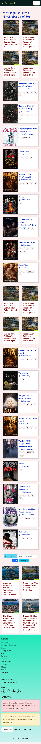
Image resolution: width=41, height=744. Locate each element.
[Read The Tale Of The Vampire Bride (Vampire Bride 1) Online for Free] (10, 448)
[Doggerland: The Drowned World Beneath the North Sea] (30, 573)
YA (28, 495)
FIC (21, 498)
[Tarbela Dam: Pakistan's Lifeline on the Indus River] (30, 58)
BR (24, 228)
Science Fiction (6, 661)
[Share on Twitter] (8, 691)
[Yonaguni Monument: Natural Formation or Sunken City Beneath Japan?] (10, 573)
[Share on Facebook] (3, 691)
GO (14, 561)
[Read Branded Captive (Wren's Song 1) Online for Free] (10, 181)
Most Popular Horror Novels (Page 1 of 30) (16, 14)
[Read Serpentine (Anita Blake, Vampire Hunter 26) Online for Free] (10, 136)
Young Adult (6, 650)
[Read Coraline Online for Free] (10, 204)
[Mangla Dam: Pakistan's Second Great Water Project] (11, 58)
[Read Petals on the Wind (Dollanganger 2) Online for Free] (10, 494)
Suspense (4, 672)
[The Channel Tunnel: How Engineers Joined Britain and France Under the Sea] (10, 606)
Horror (3, 667)
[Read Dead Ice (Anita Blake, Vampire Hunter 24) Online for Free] (10, 516)
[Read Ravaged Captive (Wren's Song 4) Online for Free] (10, 403)
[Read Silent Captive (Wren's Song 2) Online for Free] (10, 357)
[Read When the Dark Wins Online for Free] (10, 249)
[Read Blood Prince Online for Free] (10, 272)
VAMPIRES (26, 138)
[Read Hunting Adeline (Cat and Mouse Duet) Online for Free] (10, 113)
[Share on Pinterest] (14, 691)
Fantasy (4, 656)
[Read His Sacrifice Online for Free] (10, 539)
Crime (3, 653)
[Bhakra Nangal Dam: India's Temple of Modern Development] (30, 27)
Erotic (3, 648)
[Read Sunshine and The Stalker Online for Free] (10, 227)
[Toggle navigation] (36, 3)
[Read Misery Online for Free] (10, 471)
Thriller (4, 664)
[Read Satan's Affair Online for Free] (10, 159)
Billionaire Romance (8, 645)
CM (32, 248)
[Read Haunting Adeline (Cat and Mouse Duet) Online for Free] (10, 90)
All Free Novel (8, 3)
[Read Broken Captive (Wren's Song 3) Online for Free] (10, 425)
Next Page (23, 561)
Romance (4, 642)
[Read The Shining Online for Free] (10, 380)
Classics (4, 669)
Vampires (4, 659)
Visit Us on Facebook (9, 682)
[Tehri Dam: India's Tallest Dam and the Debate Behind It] (11, 27)
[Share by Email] (19, 691)
